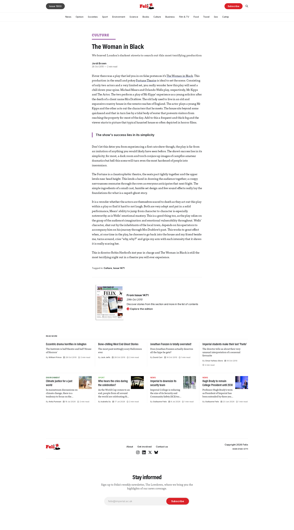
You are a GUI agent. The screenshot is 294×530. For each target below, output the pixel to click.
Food (196, 16)
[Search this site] (246, 6)
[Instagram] (138, 452)
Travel (206, 16)
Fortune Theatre (146, 80)
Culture (157, 16)
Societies (93, 16)
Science (133, 16)
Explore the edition (141, 308)
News (68, 16)
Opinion (79, 16)
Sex (216, 16)
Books (145, 16)
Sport (105, 16)
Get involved (144, 446)
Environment (118, 16)
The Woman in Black (179, 76)
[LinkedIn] (144, 452)
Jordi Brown (99, 63)
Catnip (225, 16)
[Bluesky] (156, 452)
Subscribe (233, 6)
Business (170, 16)
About (129, 446)
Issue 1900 (55, 6)
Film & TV (184, 16)
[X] (150, 452)
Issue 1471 (118, 268)
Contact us (162, 446)
